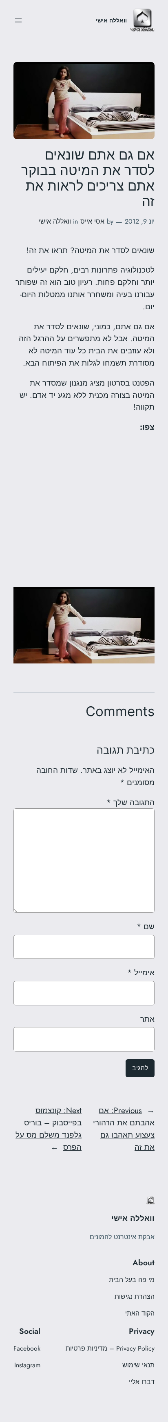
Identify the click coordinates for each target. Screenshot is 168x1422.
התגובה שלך (130, 802)
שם (146, 926)
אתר (147, 1019)
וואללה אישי (111, 20)
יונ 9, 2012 (140, 221)
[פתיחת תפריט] (18, 20)
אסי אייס (92, 221)
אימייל (141, 972)
